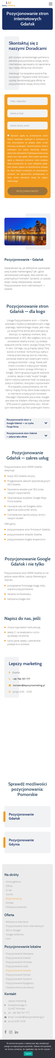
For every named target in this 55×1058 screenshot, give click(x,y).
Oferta (9, 886)
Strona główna (13, 881)
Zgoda (28, 1053)
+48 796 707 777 (20, 1012)
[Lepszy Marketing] (9, 4)
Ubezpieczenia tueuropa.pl (20, 987)
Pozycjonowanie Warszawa (19, 953)
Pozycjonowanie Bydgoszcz (20, 983)
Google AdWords (15, 934)
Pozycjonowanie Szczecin (19, 979)
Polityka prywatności (16, 907)
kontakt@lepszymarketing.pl (29, 1017)
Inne (8, 938)
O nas (9, 890)
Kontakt (10, 902)
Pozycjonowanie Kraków (18, 957)
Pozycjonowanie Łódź (17, 966)
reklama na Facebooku (19, 594)
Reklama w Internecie (17, 921)
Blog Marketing (13, 898)
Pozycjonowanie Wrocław (19, 962)
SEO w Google (13, 930)
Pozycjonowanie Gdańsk (18, 970)
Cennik (9, 894)
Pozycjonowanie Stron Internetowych (25, 926)
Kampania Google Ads (18, 599)
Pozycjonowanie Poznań (18, 974)
